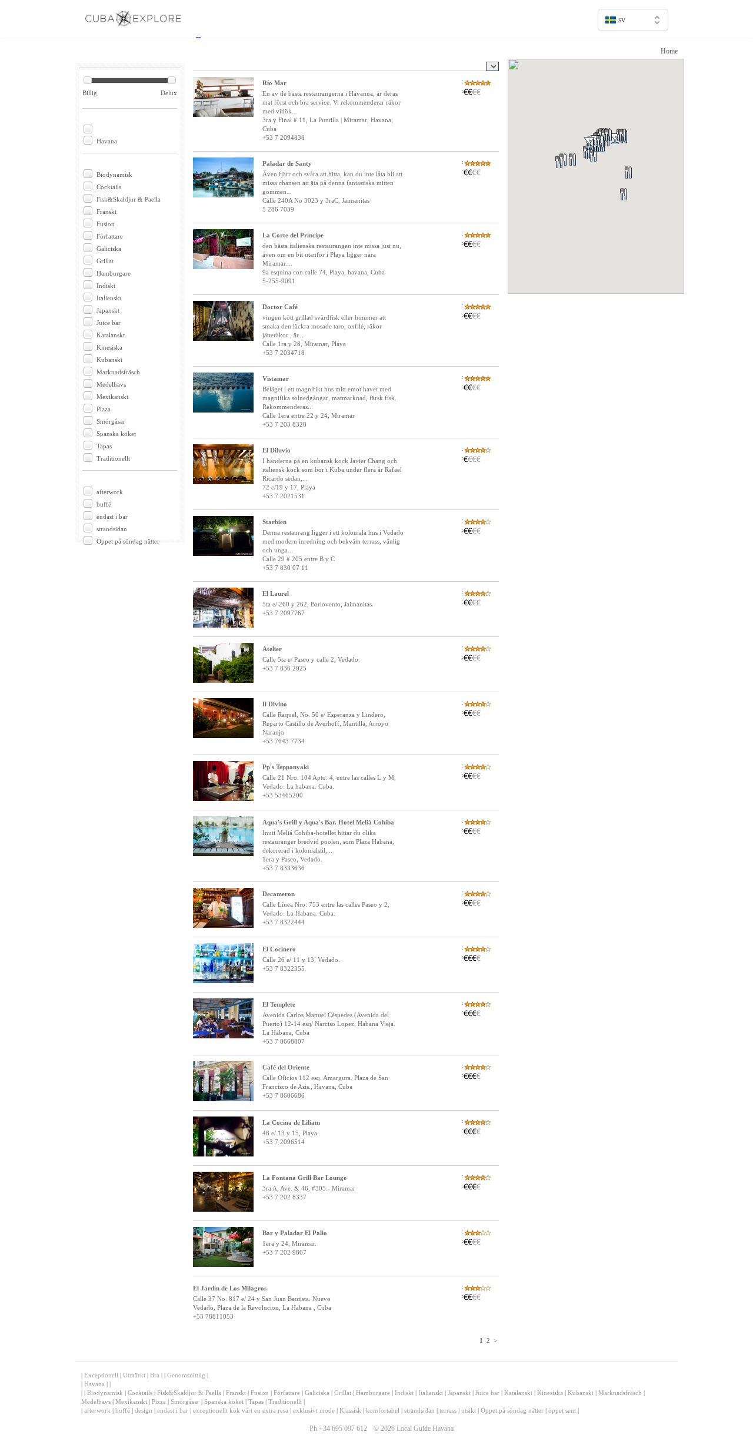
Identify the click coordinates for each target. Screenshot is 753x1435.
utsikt (468, 1410)
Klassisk (350, 1410)
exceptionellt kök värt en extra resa (240, 1410)
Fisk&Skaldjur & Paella (128, 199)
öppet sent (562, 1410)
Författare (109, 236)
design (143, 1410)
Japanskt (107, 310)
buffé (103, 504)
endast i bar (112, 516)
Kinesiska (109, 347)
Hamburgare (113, 273)
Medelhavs (111, 384)
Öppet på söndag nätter (127, 541)
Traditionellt (113, 458)
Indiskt (105, 285)
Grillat (105, 260)
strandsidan (111, 528)
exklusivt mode (314, 1410)
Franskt (106, 211)
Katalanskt (110, 334)
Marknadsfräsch (118, 371)
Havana (106, 141)
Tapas (104, 446)
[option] (633, 45)
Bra (154, 1375)
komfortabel (382, 1410)
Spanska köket (116, 433)
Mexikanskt (112, 396)
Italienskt (108, 297)
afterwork (109, 491)
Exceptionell (101, 1375)
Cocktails (108, 186)
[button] (642, 186)
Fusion (105, 223)
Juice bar (108, 322)
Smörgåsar (110, 421)
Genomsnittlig (186, 1375)
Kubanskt (109, 359)
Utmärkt (134, 1375)
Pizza (103, 409)
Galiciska (108, 248)
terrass (448, 1410)
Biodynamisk (114, 174)
